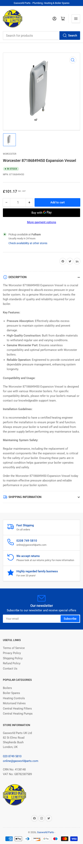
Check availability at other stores (27, 243)
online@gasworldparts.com (20, 761)
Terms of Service (14, 648)
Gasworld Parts (45, 832)
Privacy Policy (12, 653)
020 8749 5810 (12, 756)
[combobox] (41, 35)
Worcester (9, 154)
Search (72, 35)
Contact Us (10, 668)
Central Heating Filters (17, 708)
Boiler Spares (11, 693)
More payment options (41, 222)
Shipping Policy (13, 658)
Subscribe (70, 618)
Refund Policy (11, 663)
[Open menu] (76, 18)
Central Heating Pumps (18, 713)
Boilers (7, 688)
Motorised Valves (14, 703)
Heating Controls (14, 698)
